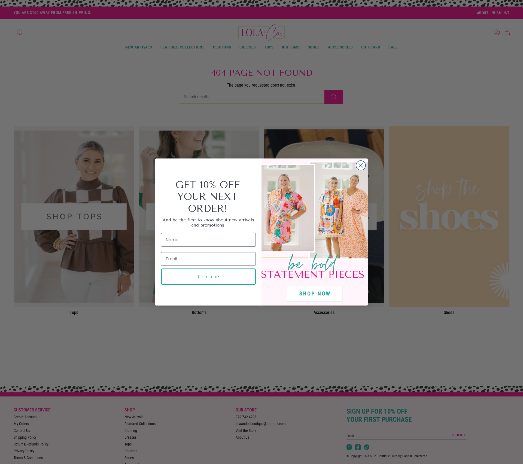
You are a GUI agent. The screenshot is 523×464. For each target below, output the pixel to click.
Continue (208, 277)
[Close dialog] (361, 165)
